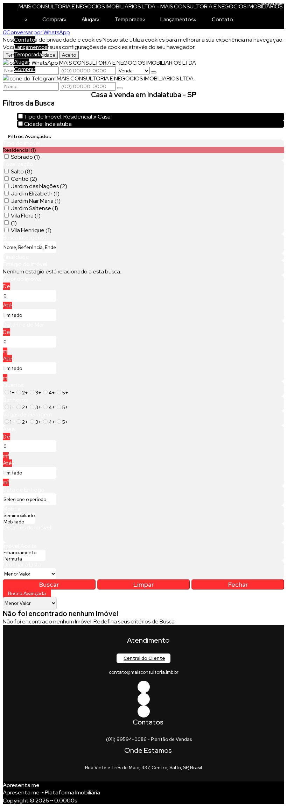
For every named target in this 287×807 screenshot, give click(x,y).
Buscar (49, 584)
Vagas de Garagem (27, 414)
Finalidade (16, 256)
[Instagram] (144, 711)
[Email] (144, 699)
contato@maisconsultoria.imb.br (143, 672)
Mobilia (12, 509)
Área (9, 429)
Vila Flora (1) (26, 215)
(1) (14, 223)
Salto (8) (22, 171)
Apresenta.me (21, 785)
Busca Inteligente (25, 237)
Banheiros (15, 400)
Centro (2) (24, 179)
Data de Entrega (23, 489)
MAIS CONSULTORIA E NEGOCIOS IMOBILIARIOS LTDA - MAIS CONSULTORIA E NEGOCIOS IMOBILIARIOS (150, 6)
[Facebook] (144, 687)
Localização (18, 164)
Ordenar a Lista (22, 564)
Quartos (13, 385)
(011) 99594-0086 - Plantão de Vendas (149, 739)
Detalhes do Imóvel (27, 527)
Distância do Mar (23, 324)
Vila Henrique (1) (31, 230)
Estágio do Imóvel (25, 264)
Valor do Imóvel (22, 279)
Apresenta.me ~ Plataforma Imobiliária (51, 792)
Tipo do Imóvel (21, 143)
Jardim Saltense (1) (34, 208)
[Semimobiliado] (19, 516)
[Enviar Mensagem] (119, 88)
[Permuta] (24, 559)
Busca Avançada (27, 593)
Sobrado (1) (25, 156)
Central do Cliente (144, 658)
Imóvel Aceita (20, 546)
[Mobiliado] (19, 522)
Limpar (143, 584)
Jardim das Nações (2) (39, 186)
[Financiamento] (24, 553)
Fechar (238, 584)
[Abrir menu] (2, 32)
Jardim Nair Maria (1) (36, 201)
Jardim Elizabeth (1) (35, 193)
